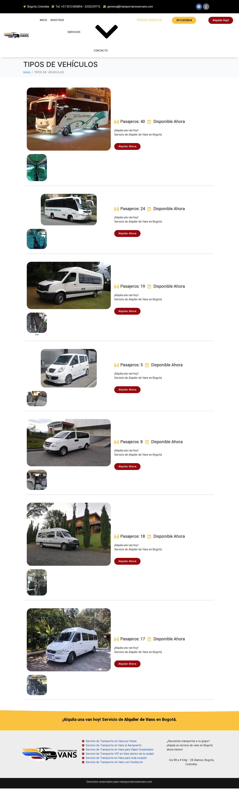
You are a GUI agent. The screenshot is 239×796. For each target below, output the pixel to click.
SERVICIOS (74, 32)
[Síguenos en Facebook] (199, 7)
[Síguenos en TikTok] (206, 7)
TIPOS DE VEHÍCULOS (149, 20)
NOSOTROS (57, 20)
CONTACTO (101, 50)
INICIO (43, 20)
